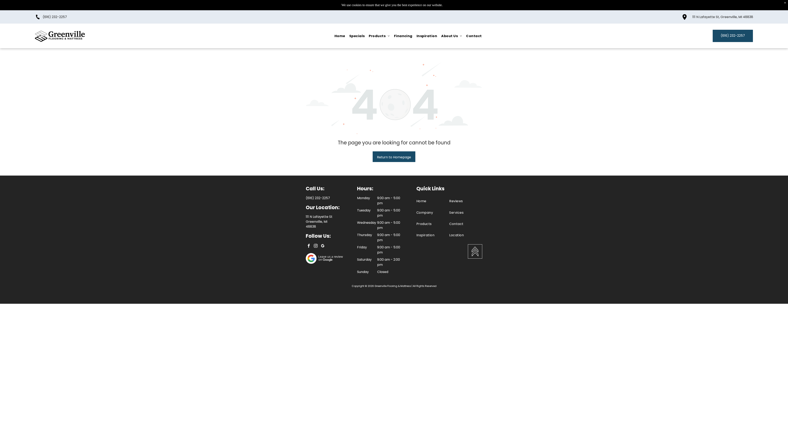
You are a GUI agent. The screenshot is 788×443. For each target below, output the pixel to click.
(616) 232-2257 (55, 17)
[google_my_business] (323, 246)
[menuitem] (339, 35)
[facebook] (309, 246)
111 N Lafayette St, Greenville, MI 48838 (722, 17)
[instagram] (316, 246)
